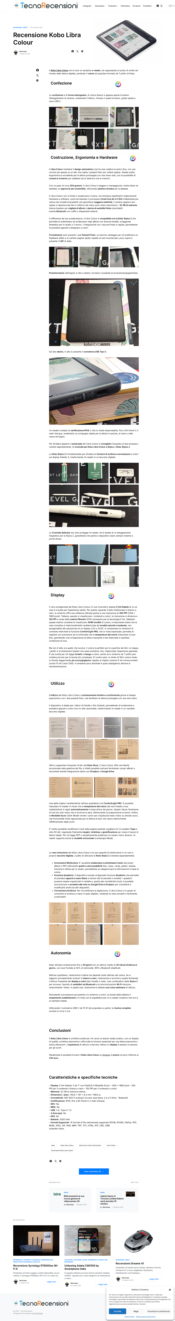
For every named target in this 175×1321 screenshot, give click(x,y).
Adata (84, 1260)
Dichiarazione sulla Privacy (146, 1317)
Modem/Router (47, 1260)
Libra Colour (111, 1145)
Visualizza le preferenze (158, 1311)
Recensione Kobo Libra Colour (62, 1150)
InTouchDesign (37, 1313)
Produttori (17, 1262)
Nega (136, 1311)
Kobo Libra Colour (67, 1145)
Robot (127, 1260)
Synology (36, 1262)
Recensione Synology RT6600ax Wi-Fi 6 (35, 1267)
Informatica (18, 1260)
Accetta (117, 1311)
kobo (53, 1145)
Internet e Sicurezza (32, 1260)
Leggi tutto (51, 1282)
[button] (170, 1289)
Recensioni (17, 27)
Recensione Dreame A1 (130, 1263)
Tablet (25, 27)
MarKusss (23, 51)
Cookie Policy (130, 1317)
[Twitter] (161, 6)
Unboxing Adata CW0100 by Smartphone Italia (81, 1267)
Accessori (68, 1260)
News (66, 1192)
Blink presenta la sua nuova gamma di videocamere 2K (74, 1198)
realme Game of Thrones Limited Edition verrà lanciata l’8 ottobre (112, 1200)
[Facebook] (158, 6)
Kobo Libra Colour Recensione (90, 1145)
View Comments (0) (92, 1171)
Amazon (106, 1055)
